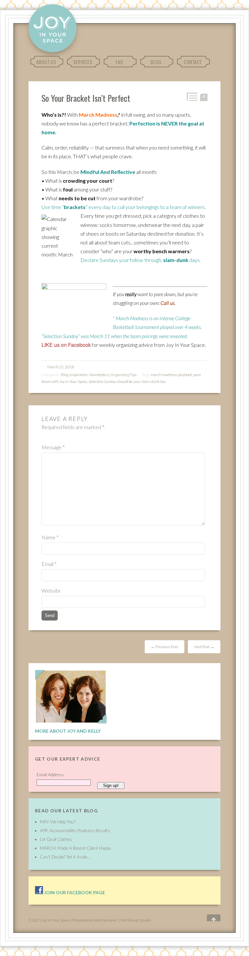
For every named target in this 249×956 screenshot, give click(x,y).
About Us (46, 61)
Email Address (50, 774)
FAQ (119, 61)
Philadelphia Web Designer (94, 920)
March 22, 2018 (60, 366)
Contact (193, 61)
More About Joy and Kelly (68, 731)
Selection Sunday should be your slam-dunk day (127, 381)
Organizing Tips (123, 374)
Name (50, 537)
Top (209, 918)
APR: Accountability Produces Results (75, 830)
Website (51, 590)
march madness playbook (171, 374)
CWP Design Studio (134, 920)
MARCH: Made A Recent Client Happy (75, 848)
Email (49, 564)
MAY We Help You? (58, 821)
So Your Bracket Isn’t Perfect (86, 98)
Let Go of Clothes (56, 839)
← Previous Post (164, 646)
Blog (156, 61)
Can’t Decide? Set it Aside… (65, 856)
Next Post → (204, 646)
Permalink (191, 97)
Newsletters (99, 374)
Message (53, 447)
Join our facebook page (74, 892)
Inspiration (79, 374)
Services (82, 61)
